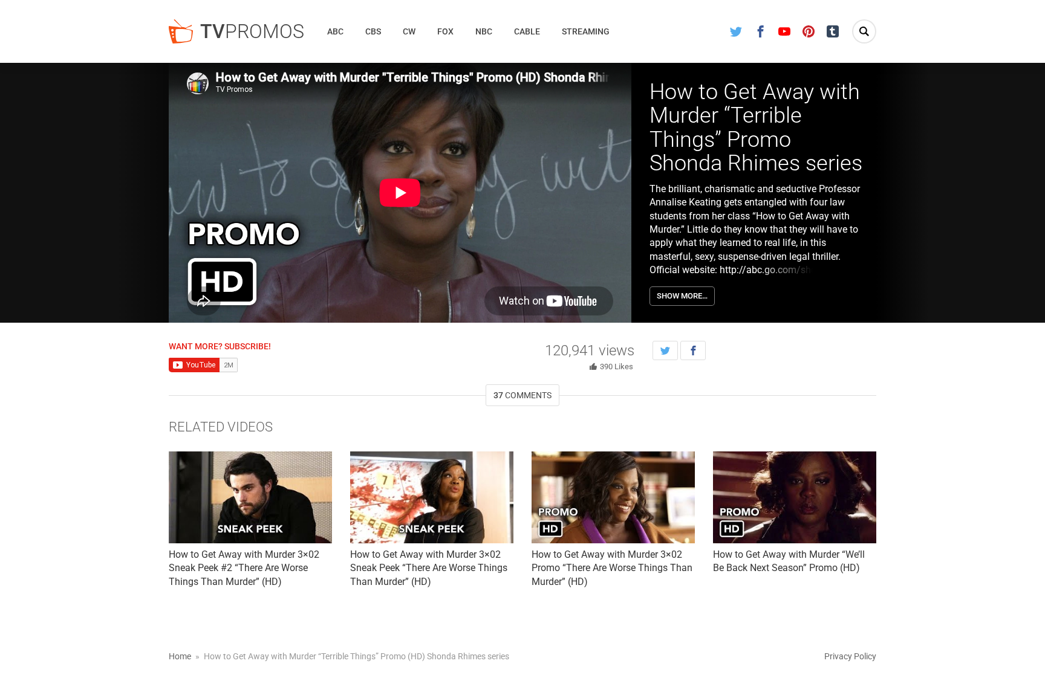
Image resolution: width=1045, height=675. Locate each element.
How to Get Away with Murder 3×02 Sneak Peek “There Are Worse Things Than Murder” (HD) (428, 568)
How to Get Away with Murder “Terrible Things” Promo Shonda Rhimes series (755, 127)
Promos (252, 31)
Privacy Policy (850, 656)
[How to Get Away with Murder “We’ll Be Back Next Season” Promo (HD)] (794, 497)
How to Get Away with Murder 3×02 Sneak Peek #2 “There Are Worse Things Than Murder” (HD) (244, 568)
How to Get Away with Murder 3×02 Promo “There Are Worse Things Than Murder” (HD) (612, 568)
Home (180, 656)
